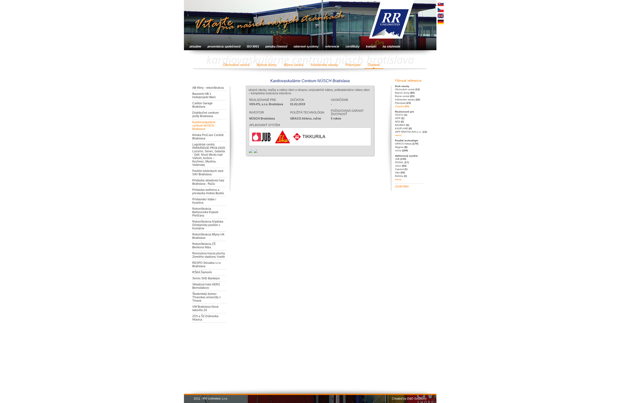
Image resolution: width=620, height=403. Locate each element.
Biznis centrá (293, 65)
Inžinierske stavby (324, 65)
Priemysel (352, 65)
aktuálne (195, 46)
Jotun (400, 165)
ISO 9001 (253, 46)
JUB (400, 159)
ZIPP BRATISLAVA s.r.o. (411, 131)
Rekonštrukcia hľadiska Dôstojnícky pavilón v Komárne (207, 225)
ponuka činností (276, 46)
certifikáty (353, 46)
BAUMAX (402, 125)
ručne (401, 150)
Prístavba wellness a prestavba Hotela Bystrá (208, 191)
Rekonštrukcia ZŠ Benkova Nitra (204, 245)
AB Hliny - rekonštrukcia (208, 87)
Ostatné (374, 65)
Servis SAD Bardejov (206, 278)
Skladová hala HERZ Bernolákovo (206, 286)
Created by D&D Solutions (409, 398)
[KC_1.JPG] (251, 151)
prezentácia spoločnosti (224, 46)
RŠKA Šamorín (202, 272)
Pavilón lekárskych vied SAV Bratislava (207, 172)
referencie (332, 46)
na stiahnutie (391, 46)
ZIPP (399, 118)
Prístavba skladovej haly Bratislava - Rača (208, 182)
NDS (399, 121)
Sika (400, 172)
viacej (398, 135)
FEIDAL (402, 162)
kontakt (371, 46)
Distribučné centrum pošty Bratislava (205, 114)
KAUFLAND (403, 128)
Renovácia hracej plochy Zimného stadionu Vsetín (208, 255)
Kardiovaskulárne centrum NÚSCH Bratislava (204, 126)
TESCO (401, 114)
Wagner (401, 147)
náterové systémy (306, 46)
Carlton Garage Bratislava (202, 105)
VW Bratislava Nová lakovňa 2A (205, 308)
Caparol (401, 169)
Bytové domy (267, 65)
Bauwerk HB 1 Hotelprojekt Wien (204, 95)
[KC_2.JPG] (256, 151)
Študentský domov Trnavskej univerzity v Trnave (206, 297)
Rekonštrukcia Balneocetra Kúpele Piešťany (205, 212)
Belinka (401, 176)
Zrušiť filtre (402, 186)
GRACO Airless (406, 143)
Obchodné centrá (236, 65)
